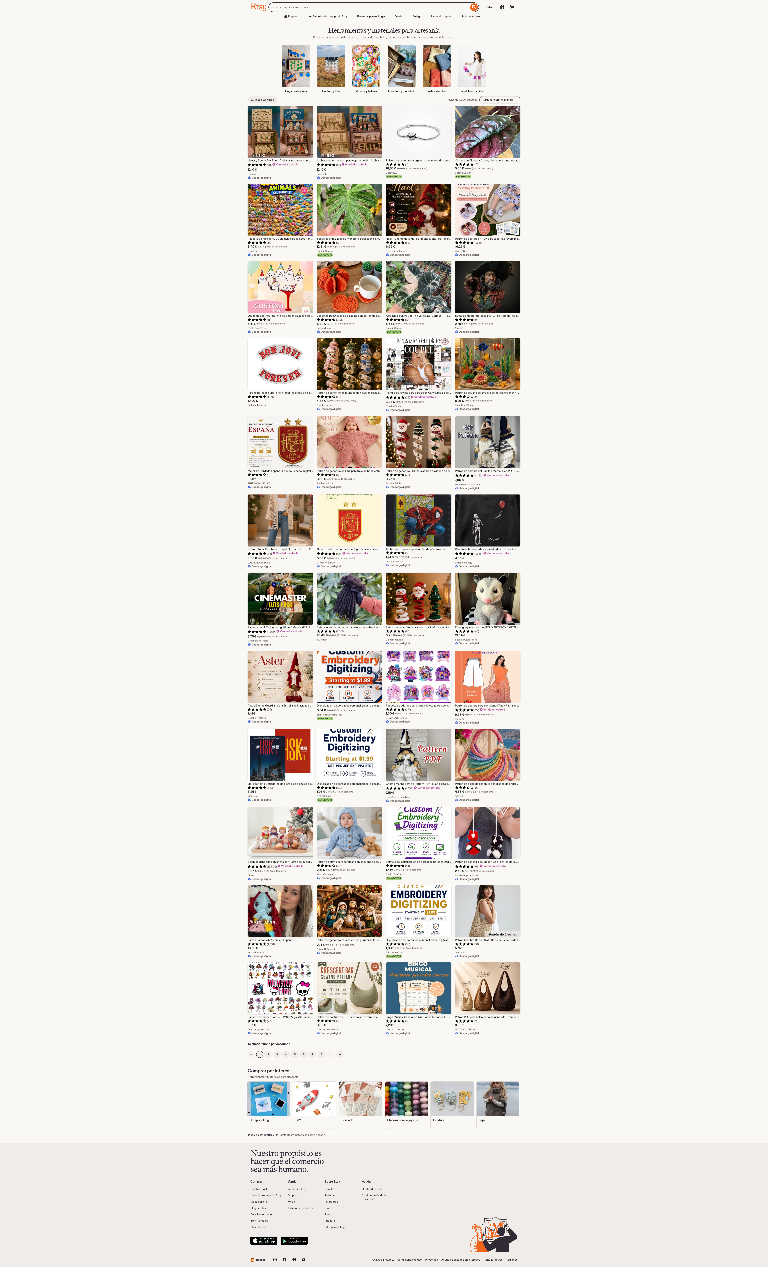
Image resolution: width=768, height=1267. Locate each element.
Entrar (489, 7)
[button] (257, 1260)
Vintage (416, 16)
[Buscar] (474, 7)
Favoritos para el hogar (371, 16)
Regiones (512, 1259)
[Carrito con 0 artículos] (512, 7)
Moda (398, 16)
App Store (263, 1241)
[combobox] (368, 7)
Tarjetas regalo (471, 16)
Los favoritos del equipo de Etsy (327, 16)
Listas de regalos (441, 16)
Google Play (294, 1241)
